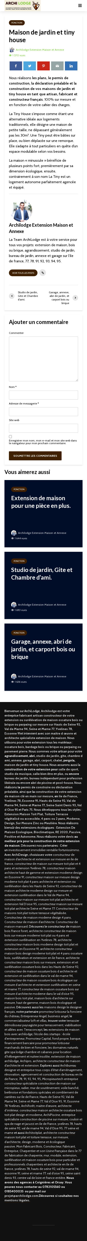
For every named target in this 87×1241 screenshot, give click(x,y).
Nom (13, 387)
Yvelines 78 (12, 801)
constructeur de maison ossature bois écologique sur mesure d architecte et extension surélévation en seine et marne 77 (42, 984)
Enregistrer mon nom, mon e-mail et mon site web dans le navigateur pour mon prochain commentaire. (43, 442)
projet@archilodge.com (21, 1196)
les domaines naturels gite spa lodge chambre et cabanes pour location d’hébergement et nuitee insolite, (41, 1051)
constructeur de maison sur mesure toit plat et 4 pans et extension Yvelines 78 (42, 866)
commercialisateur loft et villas (25, 1021)
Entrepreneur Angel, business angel (44, 1016)
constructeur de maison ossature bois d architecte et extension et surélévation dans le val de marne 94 (40, 973)
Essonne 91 (30, 801)
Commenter (16, 333)
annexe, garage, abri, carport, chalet (36, 760)
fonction (16, 22)
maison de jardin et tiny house (26, 765)
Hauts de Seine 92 (52, 801)
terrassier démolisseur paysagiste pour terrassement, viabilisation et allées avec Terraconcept (42, 1025)
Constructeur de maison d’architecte (29, 922)
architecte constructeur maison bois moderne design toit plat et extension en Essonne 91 (41, 944)
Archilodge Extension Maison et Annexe (39, 49)
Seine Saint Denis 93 (61, 805)
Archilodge (49, 711)
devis (70, 837)
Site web (14, 420)
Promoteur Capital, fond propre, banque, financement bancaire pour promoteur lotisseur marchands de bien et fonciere (42, 1043)
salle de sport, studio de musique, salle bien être (41, 771)
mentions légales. (17, 1200)
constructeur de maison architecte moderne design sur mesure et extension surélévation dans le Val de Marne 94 (43, 890)
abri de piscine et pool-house (52, 783)
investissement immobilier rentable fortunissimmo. (44, 850)
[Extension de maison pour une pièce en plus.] (43, 513)
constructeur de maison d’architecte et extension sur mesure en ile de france (41, 859)
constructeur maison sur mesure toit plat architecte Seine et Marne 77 (43, 906)
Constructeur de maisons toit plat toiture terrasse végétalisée (41, 910)
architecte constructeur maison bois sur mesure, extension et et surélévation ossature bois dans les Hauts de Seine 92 (42, 962)
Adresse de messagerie (24, 403)
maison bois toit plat (18, 998)
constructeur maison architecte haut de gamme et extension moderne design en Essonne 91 (43, 872)
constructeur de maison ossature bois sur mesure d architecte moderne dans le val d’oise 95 (41, 991)
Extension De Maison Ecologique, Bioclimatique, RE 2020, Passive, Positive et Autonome (42, 832)
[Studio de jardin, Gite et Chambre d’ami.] (43, 585)
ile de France (68, 796)
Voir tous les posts (23, 273)
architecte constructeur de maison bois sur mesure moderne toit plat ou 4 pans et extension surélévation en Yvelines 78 (40, 935)
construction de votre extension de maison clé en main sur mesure (42, 794)
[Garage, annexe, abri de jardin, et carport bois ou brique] (43, 657)
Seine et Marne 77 (32, 805)
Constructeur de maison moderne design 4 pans (37, 917)
